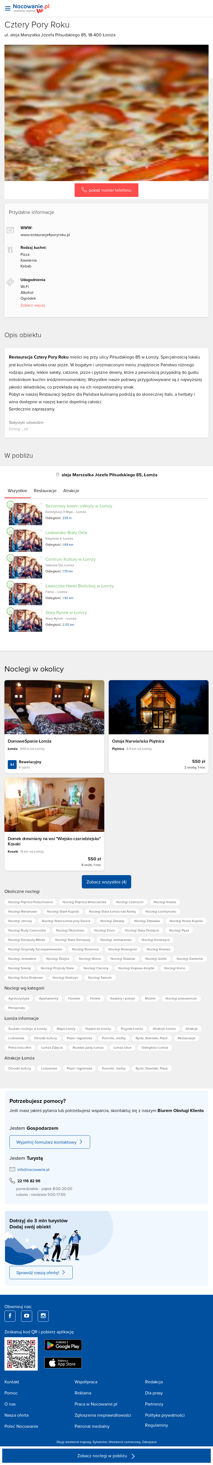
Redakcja (154, 1382)
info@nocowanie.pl (33, 1169)
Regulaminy (156, 1425)
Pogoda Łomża (132, 1028)
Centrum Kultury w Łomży (70, 559)
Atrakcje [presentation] (71, 490)
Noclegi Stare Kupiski (63, 911)
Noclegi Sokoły (19, 968)
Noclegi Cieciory (96, 968)
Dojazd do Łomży (98, 1028)
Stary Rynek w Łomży (66, 612)
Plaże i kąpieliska (79, 1038)
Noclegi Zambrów (190, 958)
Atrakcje (192, 1028)
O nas (10, 1404)
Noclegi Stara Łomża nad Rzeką (112, 911)
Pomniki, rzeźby (114, 1038)
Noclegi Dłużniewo (70, 930)
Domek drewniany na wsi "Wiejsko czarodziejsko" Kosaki (54, 841)
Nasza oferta (16, 1415)
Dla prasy (154, 1393)
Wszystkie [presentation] (17, 490)
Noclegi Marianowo (22, 911)
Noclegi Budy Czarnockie (27, 930)
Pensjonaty (16, 1007)
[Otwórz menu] (7, 8)
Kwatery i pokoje (122, 998)
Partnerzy (154, 1404)
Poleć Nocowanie (21, 1426)
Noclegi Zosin (104, 930)
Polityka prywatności (165, 1415)
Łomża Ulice (122, 1047)
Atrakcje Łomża (164, 1028)
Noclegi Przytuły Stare (57, 968)
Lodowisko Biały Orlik (66, 532)
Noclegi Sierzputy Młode (26, 939)
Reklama (83, 1393)
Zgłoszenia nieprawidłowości (103, 1415)
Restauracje (186, 1038)
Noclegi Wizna (90, 958)
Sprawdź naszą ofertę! (37, 1272)
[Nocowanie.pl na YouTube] (26, 1316)
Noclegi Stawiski (123, 958)
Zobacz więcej (33, 305)
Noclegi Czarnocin (130, 902)
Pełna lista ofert (19, 1047)
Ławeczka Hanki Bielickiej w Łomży (79, 586)
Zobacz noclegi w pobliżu (102, 1456)
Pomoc (11, 1393)
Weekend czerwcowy (124, 1441)
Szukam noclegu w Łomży (27, 1028)
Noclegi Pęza (179, 930)
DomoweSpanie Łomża (30, 741)
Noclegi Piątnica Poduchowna (30, 902)
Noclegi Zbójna (57, 958)
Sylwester (100, 1441)
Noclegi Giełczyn (65, 977)
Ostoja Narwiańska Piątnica (138, 741)
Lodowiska (16, 1038)
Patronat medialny (92, 1426)
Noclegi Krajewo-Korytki (136, 968)
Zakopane (149, 1441)
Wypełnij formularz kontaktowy (46, 1142)
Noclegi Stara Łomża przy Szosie (66, 920)
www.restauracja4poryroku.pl (45, 234)
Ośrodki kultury (45, 1038)
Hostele (74, 998)
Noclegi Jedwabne (22, 958)
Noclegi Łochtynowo (161, 911)
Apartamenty (48, 998)
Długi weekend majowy (74, 1441)
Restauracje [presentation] (45, 490)
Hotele (95, 998)
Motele (150, 998)
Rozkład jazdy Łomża (88, 1047)
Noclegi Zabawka (147, 920)
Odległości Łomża (154, 1047)
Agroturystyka (18, 998)
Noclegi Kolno (174, 968)
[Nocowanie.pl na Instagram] (43, 1316)
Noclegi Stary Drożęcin (142, 930)
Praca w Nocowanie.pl (96, 1404)
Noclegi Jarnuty (20, 920)
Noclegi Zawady (112, 920)
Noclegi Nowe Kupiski (186, 920)
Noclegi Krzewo (158, 949)
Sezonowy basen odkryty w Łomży (78, 506)
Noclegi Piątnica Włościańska (84, 902)
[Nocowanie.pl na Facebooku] (10, 1316)
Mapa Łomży (66, 1028)
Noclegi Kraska (165, 902)
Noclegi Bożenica (85, 949)
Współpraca (86, 1382)
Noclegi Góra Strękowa (25, 977)
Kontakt (11, 1382)
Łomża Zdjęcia (52, 1047)
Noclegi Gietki (156, 958)
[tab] (17, 490)
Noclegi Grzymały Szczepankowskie (35, 949)
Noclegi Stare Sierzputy (72, 939)
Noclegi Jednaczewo (116, 939)
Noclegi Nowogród (122, 949)
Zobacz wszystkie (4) (106, 882)
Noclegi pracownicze (181, 998)
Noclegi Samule (100, 977)
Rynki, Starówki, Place (152, 1038)
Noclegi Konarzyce (156, 939)
